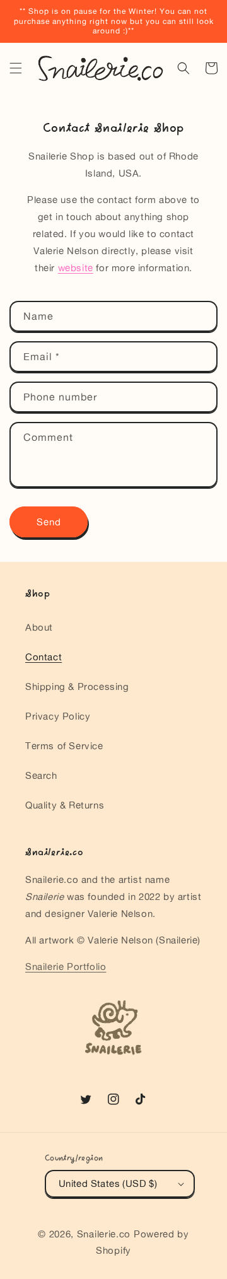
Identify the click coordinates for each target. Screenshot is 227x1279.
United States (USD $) (108, 1183)
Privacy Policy (57, 716)
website (75, 268)
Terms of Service (64, 746)
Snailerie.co (104, 1234)
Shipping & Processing (77, 686)
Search (41, 775)
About (39, 627)
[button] (16, 68)
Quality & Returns (64, 805)
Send (49, 522)
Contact (43, 657)
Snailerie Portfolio (65, 966)
